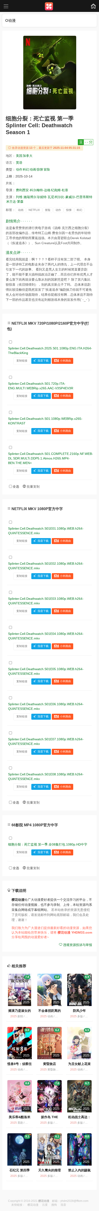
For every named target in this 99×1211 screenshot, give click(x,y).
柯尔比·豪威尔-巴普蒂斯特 (73, 197)
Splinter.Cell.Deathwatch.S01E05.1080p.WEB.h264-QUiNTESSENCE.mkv (46, 671)
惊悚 (40, 169)
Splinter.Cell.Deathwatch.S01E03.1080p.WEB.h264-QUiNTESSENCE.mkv (46, 601)
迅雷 (63, 1204)
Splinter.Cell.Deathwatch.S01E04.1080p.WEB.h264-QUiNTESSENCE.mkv (46, 636)
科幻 (26, 169)
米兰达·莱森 (14, 201)
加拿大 (27, 156)
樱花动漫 (32, 1204)
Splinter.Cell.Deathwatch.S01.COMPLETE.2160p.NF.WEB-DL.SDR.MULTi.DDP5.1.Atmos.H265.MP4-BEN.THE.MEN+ (50, 458)
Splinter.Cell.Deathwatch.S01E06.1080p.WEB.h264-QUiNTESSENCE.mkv (46, 706)
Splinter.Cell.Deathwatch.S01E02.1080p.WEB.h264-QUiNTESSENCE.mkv (46, 566)
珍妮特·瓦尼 (45, 197)
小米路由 (65, 360)
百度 (45, 1204)
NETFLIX (34, 210)
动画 (33, 169)
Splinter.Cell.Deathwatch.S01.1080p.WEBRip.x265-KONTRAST (45, 421)
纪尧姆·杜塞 (59, 190)
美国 (19, 156)
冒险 (47, 169)
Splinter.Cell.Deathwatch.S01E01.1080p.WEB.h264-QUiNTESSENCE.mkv (46, 531)
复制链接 (21, 360)
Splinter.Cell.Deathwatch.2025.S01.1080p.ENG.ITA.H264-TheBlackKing (50, 350)
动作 (19, 169)
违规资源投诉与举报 (77, 945)
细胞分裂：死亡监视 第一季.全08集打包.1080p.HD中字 (47, 844)
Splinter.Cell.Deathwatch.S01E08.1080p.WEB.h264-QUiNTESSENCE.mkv (46, 776)
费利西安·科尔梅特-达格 (33, 190)
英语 (19, 162)
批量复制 (33, 486)
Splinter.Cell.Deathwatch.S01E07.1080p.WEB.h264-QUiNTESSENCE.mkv (46, 741)
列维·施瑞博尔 (26, 197)
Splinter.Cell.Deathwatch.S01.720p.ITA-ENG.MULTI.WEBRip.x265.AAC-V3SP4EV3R (40, 386)
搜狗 (54, 1204)
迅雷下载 (43, 360)
